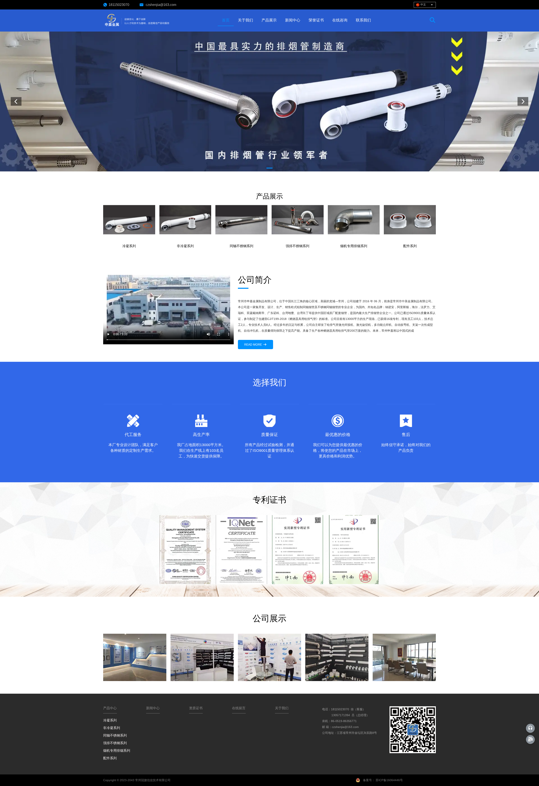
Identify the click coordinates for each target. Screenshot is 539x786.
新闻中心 (292, 20)
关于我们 (245, 20)
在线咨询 (339, 20)
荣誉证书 (316, 20)
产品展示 (269, 20)
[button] (16, 101)
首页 (225, 20)
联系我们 (363, 20)
